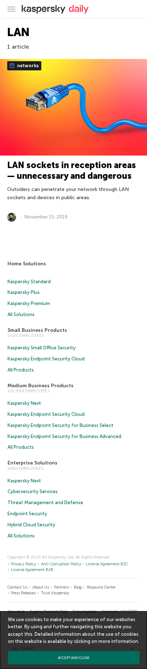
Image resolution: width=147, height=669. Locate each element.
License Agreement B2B (32, 569)
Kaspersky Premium (28, 303)
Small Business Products (37, 330)
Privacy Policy (23, 564)
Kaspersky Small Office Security (41, 347)
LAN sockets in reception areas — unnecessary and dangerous (71, 170)
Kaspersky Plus (23, 292)
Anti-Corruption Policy (61, 564)
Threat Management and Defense (45, 502)
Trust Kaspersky (55, 593)
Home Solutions (26, 264)
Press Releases (23, 593)
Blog (78, 587)
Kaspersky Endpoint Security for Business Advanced (64, 436)
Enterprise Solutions (32, 463)
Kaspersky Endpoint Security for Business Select (60, 425)
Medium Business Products (40, 386)
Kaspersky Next (24, 403)
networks (27, 65)
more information (118, 641)
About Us (40, 587)
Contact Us (17, 587)
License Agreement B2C (107, 564)
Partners (61, 587)
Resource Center (101, 587)
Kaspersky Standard (29, 281)
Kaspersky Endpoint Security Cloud (46, 358)
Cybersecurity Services (32, 491)
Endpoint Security (27, 513)
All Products (20, 370)
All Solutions (21, 314)
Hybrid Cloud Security (31, 524)
